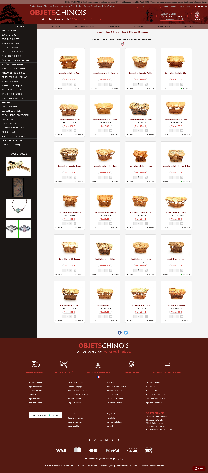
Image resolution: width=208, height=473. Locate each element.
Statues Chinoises (10, 39)
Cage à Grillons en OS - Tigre (69, 305)
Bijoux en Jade (9, 35)
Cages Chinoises (9, 107)
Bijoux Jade (48, 6)
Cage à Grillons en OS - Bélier (176, 305)
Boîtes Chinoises (74, 399)
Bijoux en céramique (12, 145)
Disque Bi (32, 395)
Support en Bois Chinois (155, 399)
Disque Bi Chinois (10, 48)
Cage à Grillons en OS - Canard (140, 305)
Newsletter (111, 418)
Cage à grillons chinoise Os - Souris (105, 212)
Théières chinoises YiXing (14, 69)
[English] (198, 6)
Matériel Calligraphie (12, 65)
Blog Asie (138, 26)
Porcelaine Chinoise (114, 391)
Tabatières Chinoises (12, 94)
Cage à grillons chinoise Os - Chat (69, 119)
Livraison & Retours (114, 422)
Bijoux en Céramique (154, 403)
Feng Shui (6, 103)
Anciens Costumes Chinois (14, 136)
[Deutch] (205, 6)
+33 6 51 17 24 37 (157, 426)
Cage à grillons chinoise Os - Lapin (176, 119)
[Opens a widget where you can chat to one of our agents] (199, 469)
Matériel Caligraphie (76, 387)
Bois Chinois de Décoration (15, 115)
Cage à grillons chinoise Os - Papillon (140, 73)
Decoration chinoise (60, 6)
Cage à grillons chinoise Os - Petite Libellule (176, 166)
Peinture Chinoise (84, 6)
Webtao (94, 466)
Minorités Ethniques (12, 86)
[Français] (195, 6)
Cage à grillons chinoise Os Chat (140, 212)
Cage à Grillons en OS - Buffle (105, 305)
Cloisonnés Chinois (11, 111)
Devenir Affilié (73, 426)
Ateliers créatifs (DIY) (12, 90)
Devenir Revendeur (75, 418)
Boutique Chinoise (36, 6)
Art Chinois (72, 6)
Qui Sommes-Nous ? (84, 26)
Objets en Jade (9, 132)
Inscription (184, 6)
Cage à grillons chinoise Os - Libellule (140, 119)
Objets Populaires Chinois (14, 77)
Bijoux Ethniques (109, 6)
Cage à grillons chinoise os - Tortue (69, 73)
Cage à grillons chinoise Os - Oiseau (140, 166)
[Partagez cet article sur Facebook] (120, 333)
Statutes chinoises (36, 391)
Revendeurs (113, 26)
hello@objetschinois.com (162, 430)
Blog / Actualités (113, 414)
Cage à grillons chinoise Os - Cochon (105, 119)
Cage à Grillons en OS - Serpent (141, 259)
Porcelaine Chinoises (12, 98)
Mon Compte (170, 6)
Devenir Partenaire (75, 422)
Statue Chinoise (96, 6)
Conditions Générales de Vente (151, 466)
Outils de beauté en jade (14, 52)
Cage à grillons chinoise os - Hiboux (69, 212)
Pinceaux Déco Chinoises (78, 391)
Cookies (133, 466)
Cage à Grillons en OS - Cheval (176, 212)
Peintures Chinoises (11, 56)
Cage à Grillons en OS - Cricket (176, 259)
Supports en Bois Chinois (14, 128)
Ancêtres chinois (10, 31)
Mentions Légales (107, 466)
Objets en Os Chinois (12, 141)
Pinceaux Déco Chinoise (13, 73)
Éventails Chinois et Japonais (16, 60)
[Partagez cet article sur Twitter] (126, 333)
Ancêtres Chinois (35, 382)
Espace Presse (73, 414)
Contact (188, 26)
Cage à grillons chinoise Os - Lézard (176, 73)
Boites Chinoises (10, 81)
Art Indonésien (9, 124)
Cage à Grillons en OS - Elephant (69, 259)
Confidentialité (122, 466)
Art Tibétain (7, 119)
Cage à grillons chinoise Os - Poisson (105, 166)
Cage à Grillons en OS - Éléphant (105, 259)
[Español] (201, 6)
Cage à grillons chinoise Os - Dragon (69, 166)
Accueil (56, 26)
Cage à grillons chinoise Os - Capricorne (105, 73)
